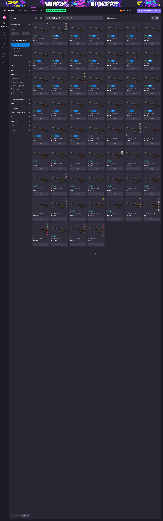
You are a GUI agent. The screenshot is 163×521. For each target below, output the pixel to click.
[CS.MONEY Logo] (8, 10)
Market (33, 11)
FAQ (41, 11)
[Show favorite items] (41, 18)
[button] (36, 18)
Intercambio (22, 11)
